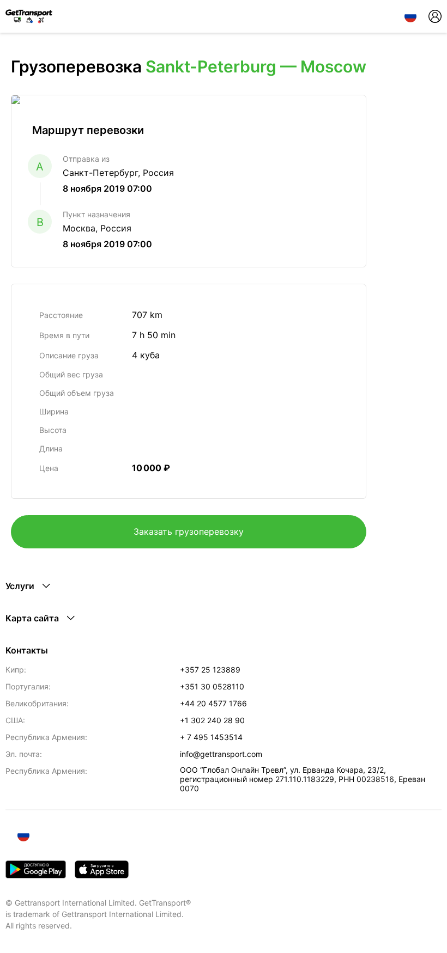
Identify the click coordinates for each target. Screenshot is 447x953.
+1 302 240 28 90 (212, 720)
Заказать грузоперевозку (189, 531)
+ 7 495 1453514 (211, 737)
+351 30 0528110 (212, 686)
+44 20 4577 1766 (213, 703)
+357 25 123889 (210, 669)
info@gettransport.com (221, 754)
